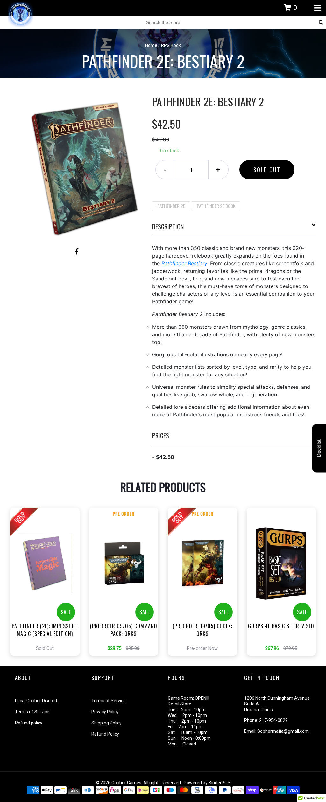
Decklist (319, 448)
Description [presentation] (168, 226)
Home (151, 45)
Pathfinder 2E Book (216, 205)
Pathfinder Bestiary (184, 263)
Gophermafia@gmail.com (283, 731)
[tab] (234, 229)
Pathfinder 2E (171, 205)
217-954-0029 (273, 720)
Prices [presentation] (160, 435)
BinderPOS (219, 782)
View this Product (47, 581)
